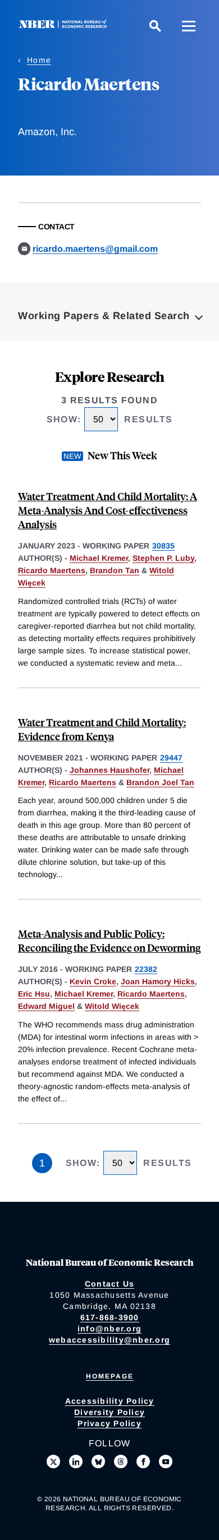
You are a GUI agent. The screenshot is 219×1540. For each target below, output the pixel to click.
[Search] (155, 25)
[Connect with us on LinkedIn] (76, 1461)
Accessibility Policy (109, 1400)
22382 (146, 969)
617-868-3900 (109, 1317)
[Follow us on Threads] (120, 1461)
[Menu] (188, 25)
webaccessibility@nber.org (109, 1339)
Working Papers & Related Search (104, 315)
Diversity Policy (109, 1412)
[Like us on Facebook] (143, 1461)
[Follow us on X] (53, 1461)
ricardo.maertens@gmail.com (95, 248)
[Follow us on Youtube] (165, 1461)
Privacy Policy (109, 1423)
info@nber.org (109, 1328)
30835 (163, 545)
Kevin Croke (93, 981)
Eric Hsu (34, 993)
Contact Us (110, 1283)
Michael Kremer (99, 558)
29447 (171, 757)
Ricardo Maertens (51, 570)
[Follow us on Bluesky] (98, 1461)
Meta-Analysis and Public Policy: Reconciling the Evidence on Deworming (109, 940)
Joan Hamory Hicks (158, 981)
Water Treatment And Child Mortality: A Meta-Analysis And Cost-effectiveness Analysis (107, 510)
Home (39, 60)
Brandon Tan (114, 570)
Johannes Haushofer (109, 770)
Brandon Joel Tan (160, 782)
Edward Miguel (46, 1006)
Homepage (110, 1376)
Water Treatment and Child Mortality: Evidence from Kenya (102, 729)
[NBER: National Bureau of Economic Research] (65, 25)
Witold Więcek (112, 1006)
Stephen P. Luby (163, 558)
